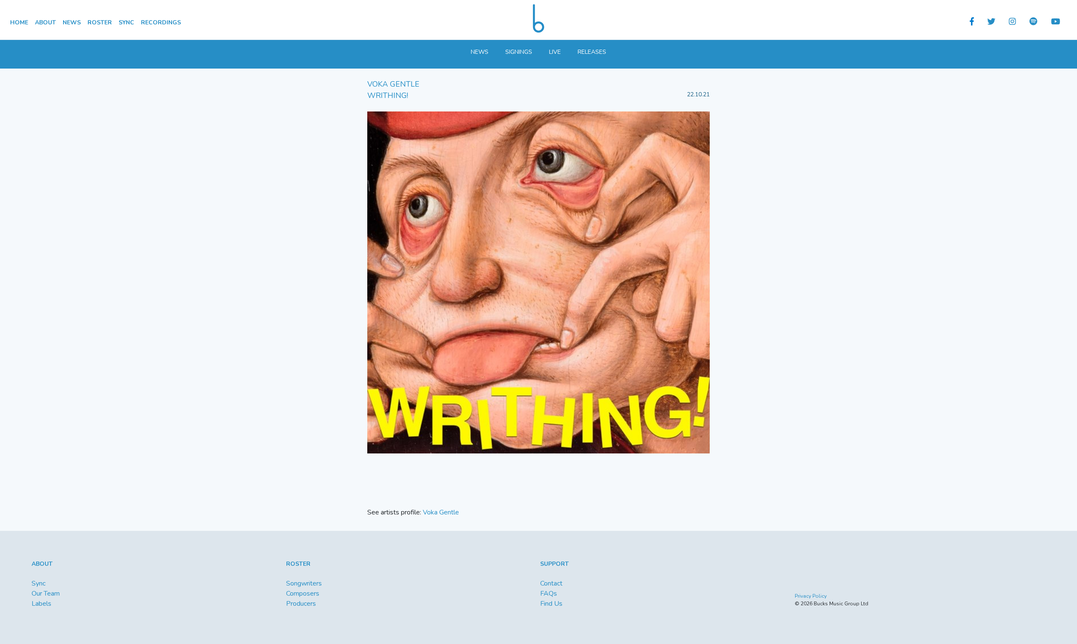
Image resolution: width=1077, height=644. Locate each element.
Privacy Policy (811, 596)
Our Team (46, 593)
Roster (100, 23)
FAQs (548, 593)
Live (555, 52)
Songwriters (304, 583)
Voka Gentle (441, 512)
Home (19, 23)
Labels (41, 603)
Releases (592, 52)
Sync (126, 23)
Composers (302, 593)
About (45, 23)
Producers (301, 603)
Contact (551, 583)
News (72, 23)
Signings (518, 52)
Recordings (161, 23)
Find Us (551, 603)
